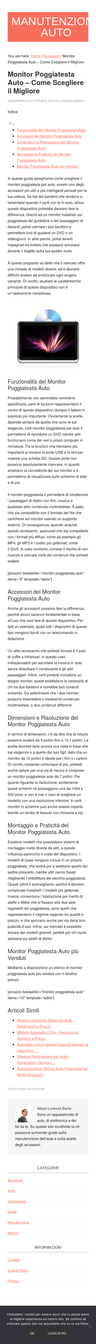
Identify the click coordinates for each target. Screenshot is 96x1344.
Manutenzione (18, 1222)
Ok (32, 1333)
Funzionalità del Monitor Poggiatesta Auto (51, 130)
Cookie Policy (18, 1270)
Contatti (13, 1259)
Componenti (17, 1201)
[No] (90, 1326)
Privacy (13, 1280)
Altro (11, 1190)
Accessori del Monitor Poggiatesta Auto (49, 136)
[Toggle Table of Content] (11, 124)
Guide (12, 1211)
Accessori (36, 1089)
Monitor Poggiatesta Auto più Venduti (47, 166)
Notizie (13, 1232)
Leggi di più (57, 1333)
